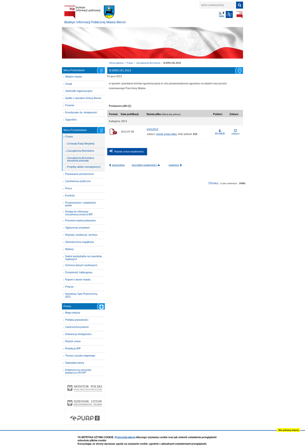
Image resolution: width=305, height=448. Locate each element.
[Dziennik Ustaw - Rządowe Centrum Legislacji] (84, 403)
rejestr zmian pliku (166, 134)
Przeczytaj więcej (125, 437)
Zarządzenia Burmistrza (148, 63)
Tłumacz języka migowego (80, 355)
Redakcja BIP (73, 348)
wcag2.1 (221, 14)
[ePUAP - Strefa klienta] (84, 418)
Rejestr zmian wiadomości (129, 151)
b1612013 (152, 129)
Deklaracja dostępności (78, 334)
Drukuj (214, 183)
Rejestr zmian (73, 341)
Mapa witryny (72, 312)
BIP (239, 14)
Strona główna (116, 63)
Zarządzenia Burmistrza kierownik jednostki (80, 159)
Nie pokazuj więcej (288, 430)
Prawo (130, 63)
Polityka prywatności (76, 319)
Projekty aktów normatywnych (84, 167)
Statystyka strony (74, 362)
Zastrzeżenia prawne (77, 327)
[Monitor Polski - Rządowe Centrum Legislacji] (84, 388)
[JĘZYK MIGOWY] (229, 14)
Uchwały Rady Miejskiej (80, 143)
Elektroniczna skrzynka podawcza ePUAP (78, 371)
